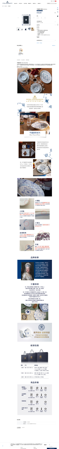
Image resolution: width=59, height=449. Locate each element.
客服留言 (35, 447)
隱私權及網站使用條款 (23, 448)
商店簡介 (22, 447)
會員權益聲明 (35, 448)
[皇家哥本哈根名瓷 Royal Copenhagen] (7, 2)
